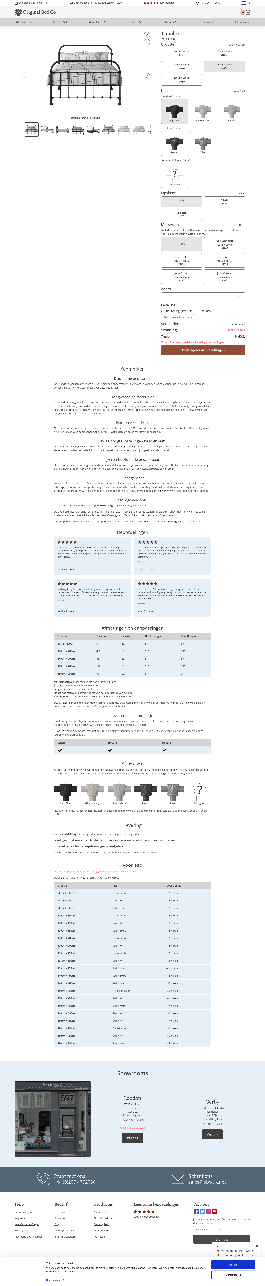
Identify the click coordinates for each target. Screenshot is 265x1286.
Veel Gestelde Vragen (27, 1224)
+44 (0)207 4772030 (132, 1120)
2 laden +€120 (181, 214)
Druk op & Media (64, 1230)
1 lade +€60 (224, 201)
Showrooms (61, 1218)
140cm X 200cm (182, 66)
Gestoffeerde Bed (104, 1218)
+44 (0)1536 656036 (212, 1124)
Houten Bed (101, 1230)
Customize (231, 1274)
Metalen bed (168, 38)
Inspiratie (20, 1218)
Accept (233, 1264)
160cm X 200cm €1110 (225, 260)
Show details (53, 1280)
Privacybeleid (22, 1230)
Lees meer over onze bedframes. (100, 387)
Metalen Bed (101, 1212)
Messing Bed (101, 1224)
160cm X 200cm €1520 (225, 244)
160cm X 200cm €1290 (182, 260)
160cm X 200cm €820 (225, 277)
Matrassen (100, 1236)
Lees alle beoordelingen (147, 1216)
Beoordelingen (23, 1212)
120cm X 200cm (225, 53)
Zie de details (237, 324)
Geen (182, 200)
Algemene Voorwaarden (29, 1236)
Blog (57, 1224)
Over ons (59, 1212)
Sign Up (221, 1239)
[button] (147, 75)
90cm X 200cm (181, 53)
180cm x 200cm (182, 79)
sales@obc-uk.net (207, 1182)
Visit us (132, 1138)
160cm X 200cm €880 (182, 277)
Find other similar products (178, 317)
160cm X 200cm (225, 66)
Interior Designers (64, 1236)
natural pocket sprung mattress (179, 234)
